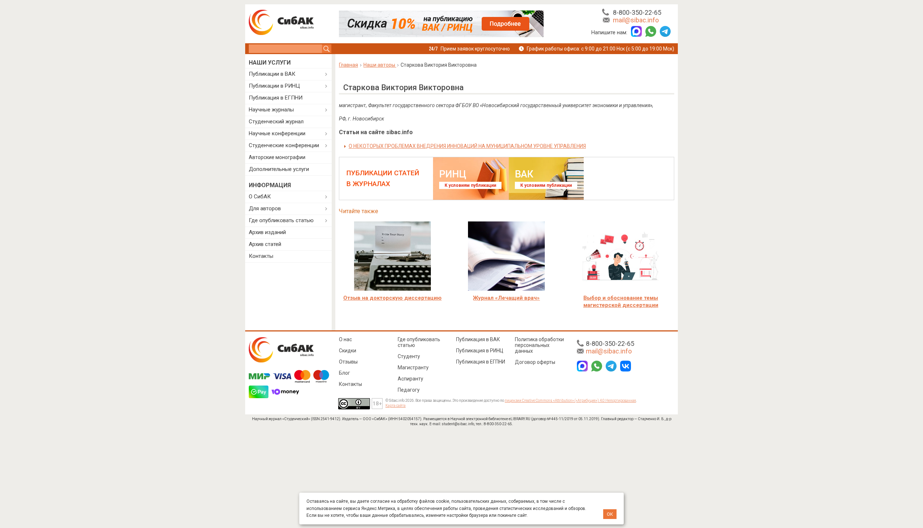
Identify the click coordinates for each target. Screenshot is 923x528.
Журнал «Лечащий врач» (506, 298)
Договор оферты (535, 362)
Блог (344, 373)
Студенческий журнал (276, 121)
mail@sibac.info (636, 20)
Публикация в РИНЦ (479, 350)
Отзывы (348, 362)
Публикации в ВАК (272, 74)
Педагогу (409, 390)
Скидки (347, 350)
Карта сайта (395, 406)
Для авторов (265, 208)
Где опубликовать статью (281, 220)
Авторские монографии (277, 157)
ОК (610, 514)
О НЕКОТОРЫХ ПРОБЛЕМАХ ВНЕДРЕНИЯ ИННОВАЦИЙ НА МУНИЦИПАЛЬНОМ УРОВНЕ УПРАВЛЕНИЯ (467, 146)
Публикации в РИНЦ (274, 86)
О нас (345, 339)
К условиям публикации (470, 185)
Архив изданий (267, 232)
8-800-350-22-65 (637, 12)
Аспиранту (410, 379)
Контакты (261, 256)
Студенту (409, 356)
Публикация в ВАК (478, 339)
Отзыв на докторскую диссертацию (392, 298)
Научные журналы (271, 109)
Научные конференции (277, 133)
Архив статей (265, 244)
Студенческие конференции (284, 145)
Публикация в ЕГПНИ (275, 97)
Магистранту (413, 367)
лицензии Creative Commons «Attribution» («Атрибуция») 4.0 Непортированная (570, 400)
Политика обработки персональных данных (539, 345)
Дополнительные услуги (279, 169)
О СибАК (260, 196)
